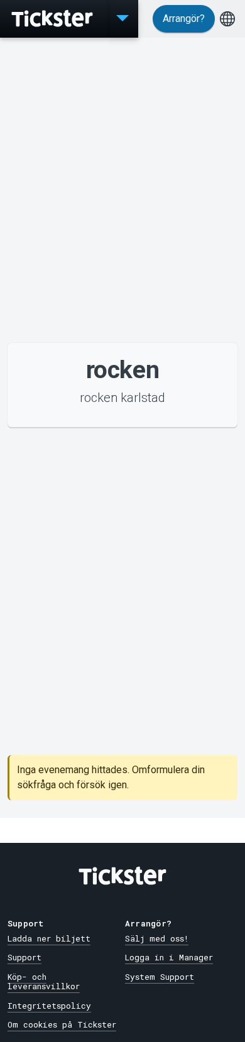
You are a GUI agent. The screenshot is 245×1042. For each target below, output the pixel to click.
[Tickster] (53, 19)
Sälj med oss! (156, 938)
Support (24, 957)
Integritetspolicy (49, 1006)
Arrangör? (184, 18)
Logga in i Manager (169, 957)
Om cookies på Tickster (62, 1024)
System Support (159, 977)
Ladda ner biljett (49, 938)
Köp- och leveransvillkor (44, 981)
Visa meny (122, 19)
